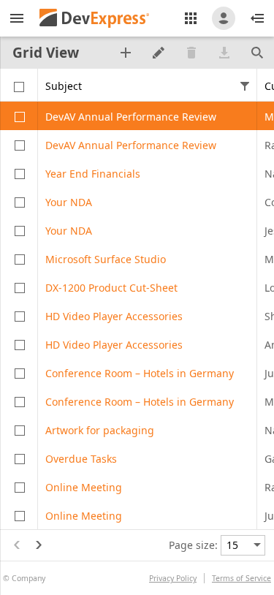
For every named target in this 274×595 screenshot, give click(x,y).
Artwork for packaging (99, 430)
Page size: (193, 545)
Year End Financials (92, 174)
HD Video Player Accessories (114, 316)
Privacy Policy (173, 578)
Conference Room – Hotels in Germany (139, 373)
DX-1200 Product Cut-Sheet (111, 288)
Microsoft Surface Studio (105, 259)
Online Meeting (83, 487)
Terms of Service (241, 578)
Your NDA (68, 202)
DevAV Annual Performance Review (130, 117)
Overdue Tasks (81, 459)
